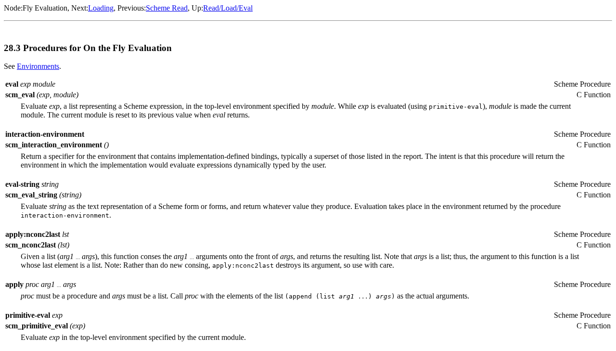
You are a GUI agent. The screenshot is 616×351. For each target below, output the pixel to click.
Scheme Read (167, 8)
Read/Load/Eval (228, 8)
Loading (101, 8)
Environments (38, 66)
